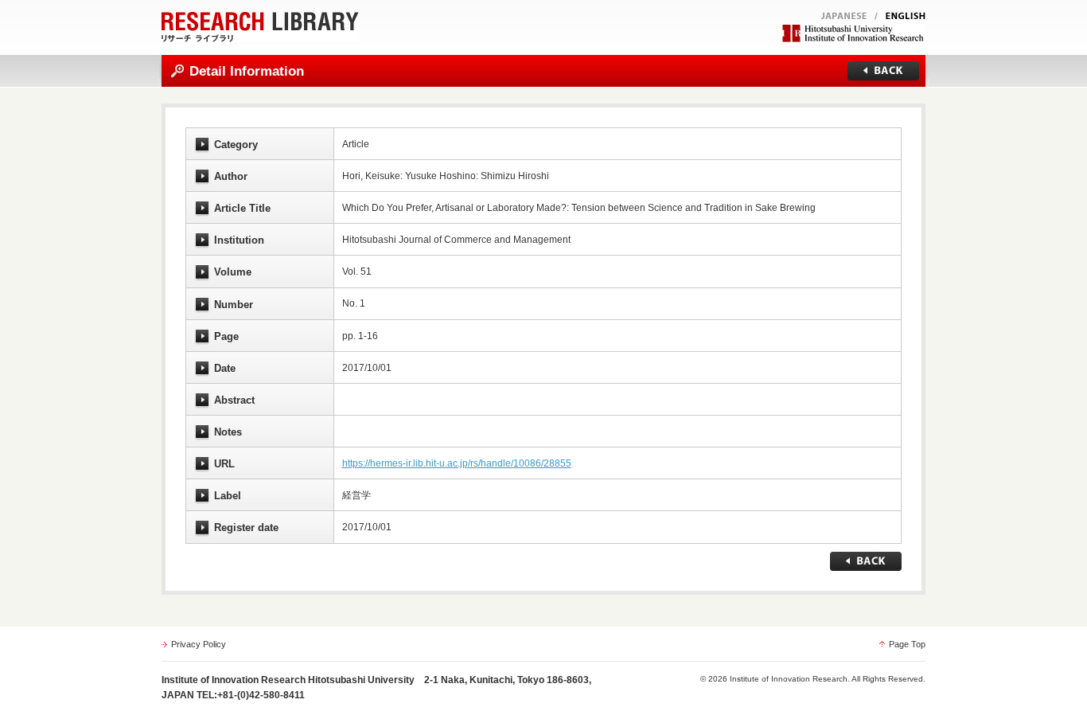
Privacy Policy (198, 644)
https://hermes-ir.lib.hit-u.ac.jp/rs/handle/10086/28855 (456, 463)
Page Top (907, 644)
